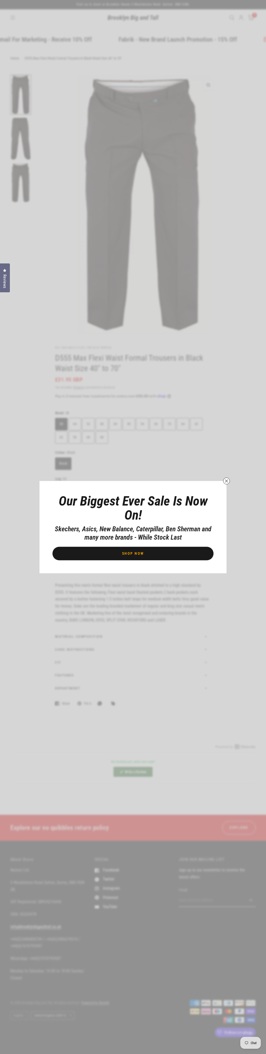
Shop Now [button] (133, 553)
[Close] (226, 480)
